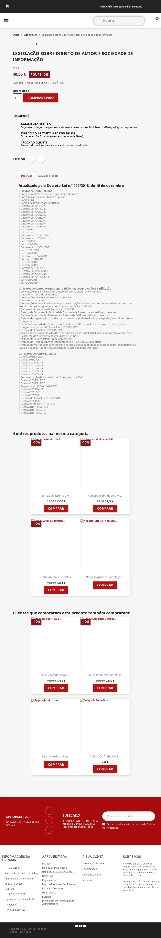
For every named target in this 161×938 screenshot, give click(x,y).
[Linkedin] (49, 830)
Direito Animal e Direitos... (56, 577)
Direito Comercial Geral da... (105, 675)
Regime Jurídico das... (56, 756)
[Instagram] (49, 820)
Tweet (41, 159)
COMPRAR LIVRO (40, 98)
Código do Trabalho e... (105, 756)
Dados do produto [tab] (48, 176)
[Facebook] (49, 811)
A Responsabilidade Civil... (105, 495)
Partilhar (31, 159)
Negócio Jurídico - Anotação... (105, 577)
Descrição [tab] (26, 176)
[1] (150, 816)
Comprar (56, 508)
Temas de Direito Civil (56, 495)
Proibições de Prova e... (56, 675)
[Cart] (155, 20)
